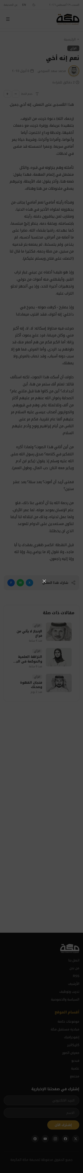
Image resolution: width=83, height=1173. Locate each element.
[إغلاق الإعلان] (44, 581)
